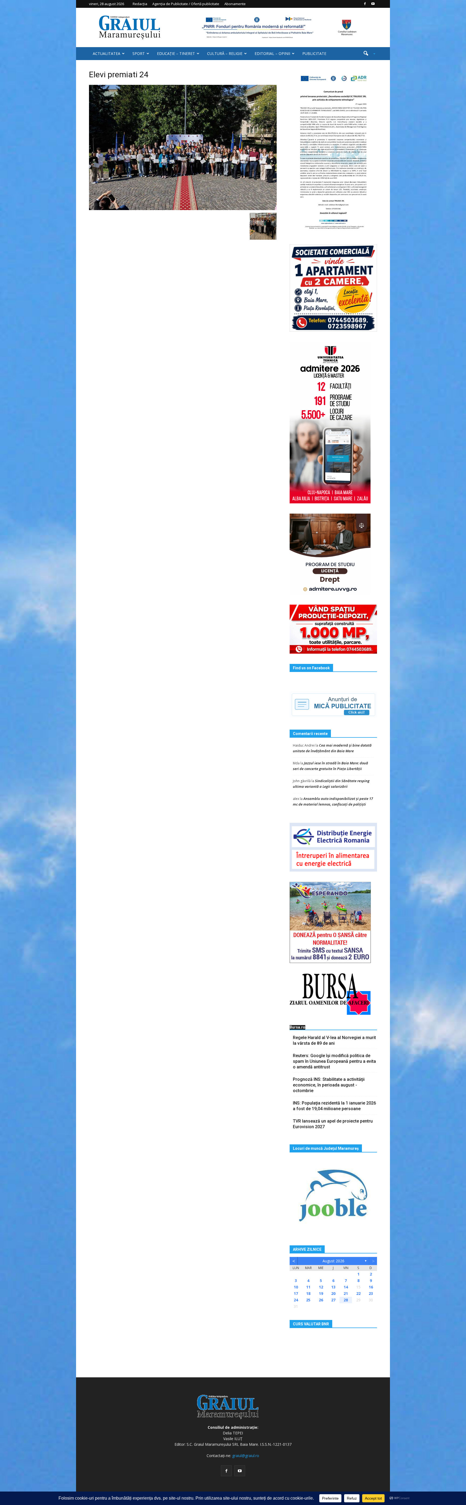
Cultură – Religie (224, 53)
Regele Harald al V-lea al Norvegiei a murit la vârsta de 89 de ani (334, 1040)
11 (308, 1287)
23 (371, 1293)
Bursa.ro (297, 1027)
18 (308, 1293)
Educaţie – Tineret (176, 53)
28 (346, 1299)
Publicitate (314, 53)
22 (358, 1293)
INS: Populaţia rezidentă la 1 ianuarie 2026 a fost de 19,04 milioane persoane (334, 1105)
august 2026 (333, 1260)
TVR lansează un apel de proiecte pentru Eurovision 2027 (333, 1124)
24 (296, 1299)
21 (346, 1293)
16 (371, 1287)
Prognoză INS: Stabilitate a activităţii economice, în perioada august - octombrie (329, 1085)
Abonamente (235, 3)
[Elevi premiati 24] (183, 147)
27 (333, 1299)
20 (333, 1293)
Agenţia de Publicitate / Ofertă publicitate (185, 3)
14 (346, 1287)
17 (296, 1293)
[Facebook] (365, 4)
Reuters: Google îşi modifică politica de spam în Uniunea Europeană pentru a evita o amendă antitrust (334, 1061)
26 (321, 1299)
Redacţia (140, 3)
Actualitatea (106, 53)
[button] (367, 53)
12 (321, 1287)
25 (308, 1299)
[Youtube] (373, 4)
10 (296, 1287)
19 (321, 1293)
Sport (138, 53)
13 (333, 1287)
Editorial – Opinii (272, 53)
